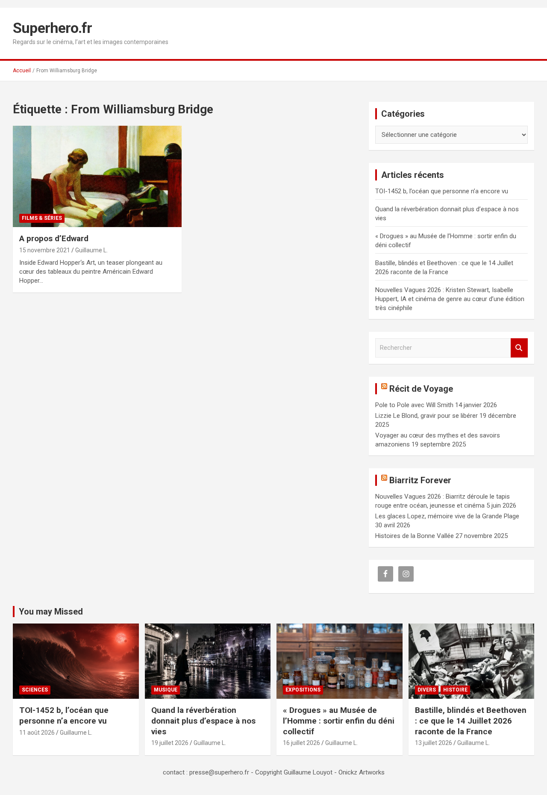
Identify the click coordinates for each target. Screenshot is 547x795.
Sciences (35, 690)
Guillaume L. (91, 250)
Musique (165, 690)
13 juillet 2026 (433, 742)
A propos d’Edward (53, 238)
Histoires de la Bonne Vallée (414, 536)
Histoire (455, 690)
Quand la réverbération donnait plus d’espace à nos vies (203, 720)
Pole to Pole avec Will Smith (414, 405)
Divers (427, 690)
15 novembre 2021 (44, 250)
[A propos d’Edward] (97, 177)
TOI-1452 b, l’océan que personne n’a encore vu (441, 191)
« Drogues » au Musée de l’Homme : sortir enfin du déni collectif (338, 720)
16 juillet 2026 (301, 742)
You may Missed (51, 611)
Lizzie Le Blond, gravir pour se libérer (426, 416)
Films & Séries (42, 218)
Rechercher (519, 348)
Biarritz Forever (420, 480)
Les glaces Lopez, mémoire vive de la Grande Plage (447, 516)
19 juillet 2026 (169, 742)
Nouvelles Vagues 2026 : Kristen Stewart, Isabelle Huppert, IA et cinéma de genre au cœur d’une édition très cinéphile (449, 299)
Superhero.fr (52, 27)
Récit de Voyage (421, 389)
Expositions (303, 690)
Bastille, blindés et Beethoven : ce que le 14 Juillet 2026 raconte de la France (470, 720)
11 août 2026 (37, 732)
